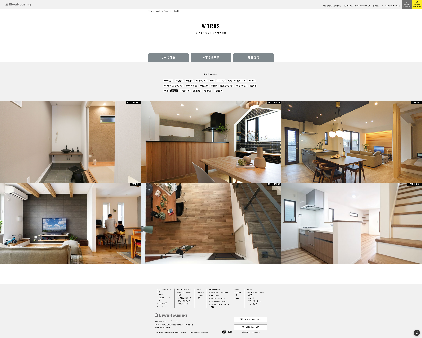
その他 (236, 290)
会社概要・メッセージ (165, 299)
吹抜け (214, 86)
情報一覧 (249, 290)
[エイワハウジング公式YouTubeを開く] (230, 332)
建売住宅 (253, 57)
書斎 (166, 91)
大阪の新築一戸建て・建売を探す (198, 332)
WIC (212, 81)
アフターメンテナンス (184, 305)
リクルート (162, 306)
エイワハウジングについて (391, 6)
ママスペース (192, 86)
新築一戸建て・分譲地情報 (332, 6)
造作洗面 (197, 91)
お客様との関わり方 (184, 298)
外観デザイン (242, 86)
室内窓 (253, 86)
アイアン (221, 81)
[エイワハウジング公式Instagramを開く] (224, 332)
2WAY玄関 (168, 81)
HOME (161, 295)
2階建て (180, 81)
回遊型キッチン (227, 86)
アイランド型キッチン (237, 81)
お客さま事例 (211, 57)
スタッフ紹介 (163, 303)
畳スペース (186, 91)
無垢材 (174, 91)
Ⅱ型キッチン (202, 81)
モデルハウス (348, 6)
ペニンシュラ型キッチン (174, 86)
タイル (252, 81)
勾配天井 (204, 86)
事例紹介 (376, 6)
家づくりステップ (184, 301)
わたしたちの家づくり (363, 6)
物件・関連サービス (215, 290)
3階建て (190, 81)
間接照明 (219, 91)
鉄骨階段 (208, 91)
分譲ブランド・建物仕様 (184, 293)
